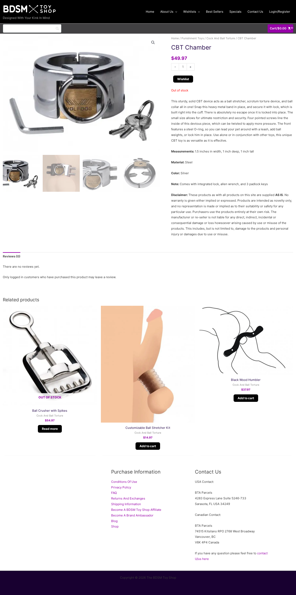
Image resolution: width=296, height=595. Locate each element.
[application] (175, 12)
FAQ (114, 493)
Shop (115, 526)
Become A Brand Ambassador (132, 515)
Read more (50, 429)
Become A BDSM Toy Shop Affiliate (136, 510)
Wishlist (183, 79)
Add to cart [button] (148, 446)
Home (175, 38)
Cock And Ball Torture (220, 38)
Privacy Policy (121, 487)
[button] (153, 42)
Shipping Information (126, 504)
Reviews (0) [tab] (11, 256)
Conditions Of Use (124, 482)
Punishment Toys (192, 38)
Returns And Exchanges (128, 498)
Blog (114, 521)
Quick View (50, 402)
